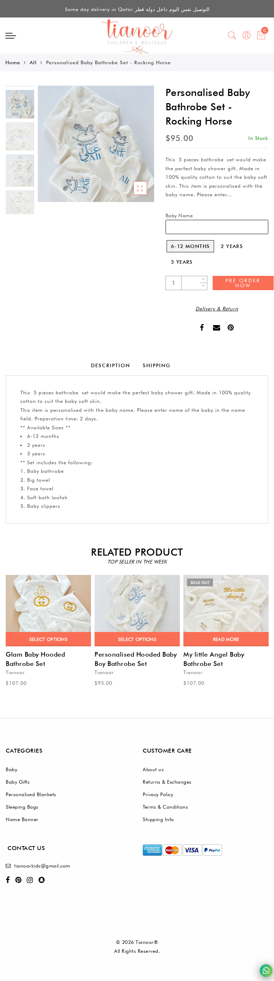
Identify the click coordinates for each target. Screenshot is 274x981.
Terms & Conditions (165, 807)
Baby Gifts (18, 782)
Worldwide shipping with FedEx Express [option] (137, 9)
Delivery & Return (217, 309)
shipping (157, 365)
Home (12, 62)
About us (153, 769)
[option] (96, 144)
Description (110, 365)
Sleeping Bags (22, 807)
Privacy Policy (158, 794)
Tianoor (15, 672)
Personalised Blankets (31, 794)
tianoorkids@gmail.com (42, 866)
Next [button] (132, 147)
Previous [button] (51, 148)
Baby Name (179, 215)
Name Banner (22, 819)
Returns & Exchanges (167, 782)
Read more (226, 639)
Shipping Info (158, 819)
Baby (11, 769)
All (33, 62)
